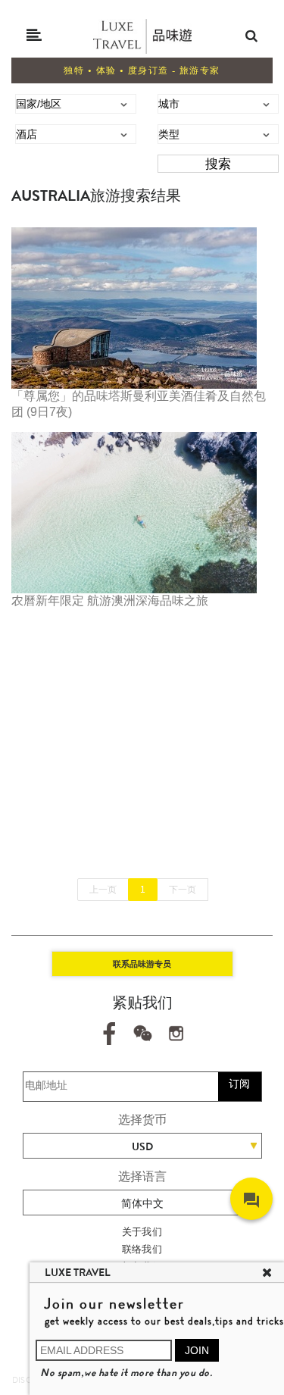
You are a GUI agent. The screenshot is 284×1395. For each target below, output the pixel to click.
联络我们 (142, 1249)
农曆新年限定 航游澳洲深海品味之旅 (109, 600)
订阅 (239, 1084)
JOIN (197, 1350)
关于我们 (142, 1232)
